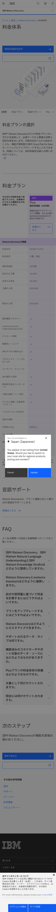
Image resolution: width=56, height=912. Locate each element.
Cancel (10, 472)
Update (34, 472)
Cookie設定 (47, 894)
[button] (54, 875)
